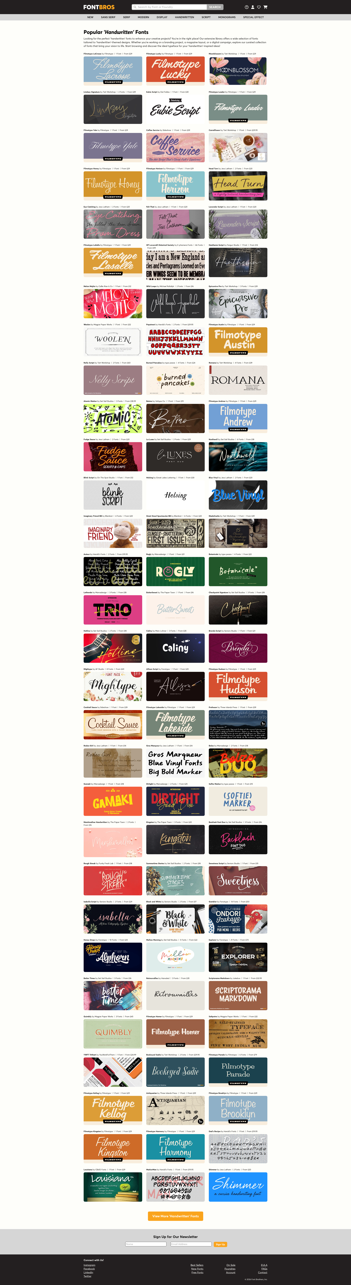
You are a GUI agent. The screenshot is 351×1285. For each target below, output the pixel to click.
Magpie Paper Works (103, 324)
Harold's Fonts (164, 324)
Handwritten (184, 17)
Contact (262, 1272)
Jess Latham (226, 168)
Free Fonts (197, 1272)
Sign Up (220, 1244)
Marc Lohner (160, 631)
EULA (264, 1265)
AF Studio (99, 669)
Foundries (230, 1268)
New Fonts (197, 1268)
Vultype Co (160, 401)
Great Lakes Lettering (165, 477)
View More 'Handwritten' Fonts (175, 1216)
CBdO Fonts (100, 1169)
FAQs (264, 1268)
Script (206, 17)
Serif (126, 17)
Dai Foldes (165, 92)
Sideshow (167, 130)
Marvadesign (160, 554)
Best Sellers (197, 1265)
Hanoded (165, 978)
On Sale (231, 1265)
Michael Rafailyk (167, 286)
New (90, 17)
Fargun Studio (233, 245)
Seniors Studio (230, 631)
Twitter (87, 1276)
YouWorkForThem (107, 1055)
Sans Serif (108, 17)
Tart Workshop (230, 53)
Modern (143, 17)
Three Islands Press (228, 707)
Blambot (109, 516)
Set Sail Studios (107, 401)
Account (230, 1272)
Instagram (89, 1265)
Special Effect (253, 17)
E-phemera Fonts (185, 245)
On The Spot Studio (106, 477)
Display (162, 17)
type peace (170, 363)
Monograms (227, 17)
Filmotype (109, 53)
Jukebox (236, 978)
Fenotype (165, 669)
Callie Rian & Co (106, 286)
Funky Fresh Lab (106, 863)
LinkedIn (88, 1272)
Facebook (89, 1268)
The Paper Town (168, 592)
